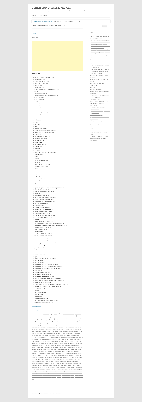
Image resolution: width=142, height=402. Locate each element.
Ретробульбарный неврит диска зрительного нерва (59, 367)
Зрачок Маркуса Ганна (46, 329)
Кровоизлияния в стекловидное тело (60, 337)
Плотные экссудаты (46, 357)
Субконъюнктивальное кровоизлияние (59, 373)
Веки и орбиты (53, 320)
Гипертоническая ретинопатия (43, 322)
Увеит (59, 375)
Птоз (50, 363)
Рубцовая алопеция (95, 99)
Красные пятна (57, 333)
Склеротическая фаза (49, 371)
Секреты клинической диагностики (72, 314)
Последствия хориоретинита (69, 359)
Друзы (57, 325)
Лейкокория (70, 339)
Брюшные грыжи (95, 127)
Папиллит (34, 353)
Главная (34, 15)
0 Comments (35, 37)
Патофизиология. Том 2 (96, 89)
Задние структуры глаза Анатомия (69, 325)
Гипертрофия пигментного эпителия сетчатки (64, 322)
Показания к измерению (64, 357)
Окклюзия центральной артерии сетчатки (46, 347)
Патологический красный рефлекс (46, 353)
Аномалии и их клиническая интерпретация (48, 316)
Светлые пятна (66, 369)
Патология (92, 87)
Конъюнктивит (41, 333)
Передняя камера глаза (58, 355)
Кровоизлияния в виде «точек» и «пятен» (60, 335)
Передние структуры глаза (63, 353)
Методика (61, 341)
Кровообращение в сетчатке (51, 339)
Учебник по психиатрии (96, 115)
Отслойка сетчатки (47, 351)
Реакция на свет (76, 365)
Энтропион (78, 377)
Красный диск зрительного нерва (71, 333)
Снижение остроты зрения (72, 371)
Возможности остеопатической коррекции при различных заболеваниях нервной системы (100, 71)
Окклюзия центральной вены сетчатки (68, 347)
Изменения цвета (63, 331)
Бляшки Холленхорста (43, 320)
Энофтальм (71, 377)
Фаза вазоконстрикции (68, 375)
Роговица (76, 367)
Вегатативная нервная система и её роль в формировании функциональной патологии (100, 65)
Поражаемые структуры (55, 359)
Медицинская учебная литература (51, 7)
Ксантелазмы (62, 339)
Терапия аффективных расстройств (100, 50)
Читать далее (36, 306)
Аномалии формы (75, 316)
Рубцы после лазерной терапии (53, 369)
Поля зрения (75, 357)
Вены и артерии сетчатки (64, 320)
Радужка (72, 363)
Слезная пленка (60, 371)
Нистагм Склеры (50, 345)
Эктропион (65, 377)
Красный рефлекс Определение (40, 335)
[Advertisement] (57, 56)
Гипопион (79, 322)
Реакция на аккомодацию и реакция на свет (59, 365)
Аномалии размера (65, 316)
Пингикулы (38, 357)
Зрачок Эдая (56, 329)
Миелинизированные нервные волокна (48, 343)
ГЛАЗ (34, 33)
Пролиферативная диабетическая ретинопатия (65, 361)
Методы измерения (70, 341)
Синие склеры (39, 371)
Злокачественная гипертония (62, 327)
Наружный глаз (74, 343)
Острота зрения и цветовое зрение (64, 349)
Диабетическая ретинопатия (66, 323)
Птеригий (46, 363)
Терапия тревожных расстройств (99, 56)
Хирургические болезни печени (99, 136)
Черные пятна (42, 377)
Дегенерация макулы (52, 323)
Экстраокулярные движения (53, 377)
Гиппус (33, 323)
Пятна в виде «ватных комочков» (61, 363)
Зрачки (72, 327)
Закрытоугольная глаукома (46, 327)
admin (55, 314)
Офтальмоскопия (77, 351)
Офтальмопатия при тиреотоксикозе (63, 351)
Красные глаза (49, 333)
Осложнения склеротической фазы (46, 349)
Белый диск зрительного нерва (56, 318)
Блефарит (34, 320)
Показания (55, 357)
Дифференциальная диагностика (46, 325)
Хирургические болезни (96, 125)
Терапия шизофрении (96, 58)
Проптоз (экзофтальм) (37, 363)
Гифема (38, 323)
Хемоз (76, 375)
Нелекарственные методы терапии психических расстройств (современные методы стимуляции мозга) (100, 42)
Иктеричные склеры (73, 331)
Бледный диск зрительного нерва (73, 318)
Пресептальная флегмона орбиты (44, 361)
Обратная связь (44, 15)
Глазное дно (43, 323)
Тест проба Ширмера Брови (50, 375)
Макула (76, 339)
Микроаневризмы (64, 343)
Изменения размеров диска (50, 331)
